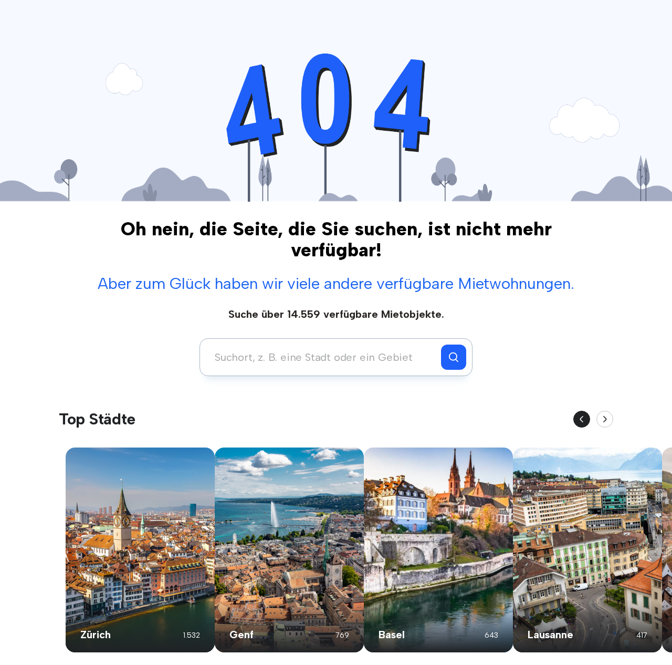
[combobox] (323, 357)
